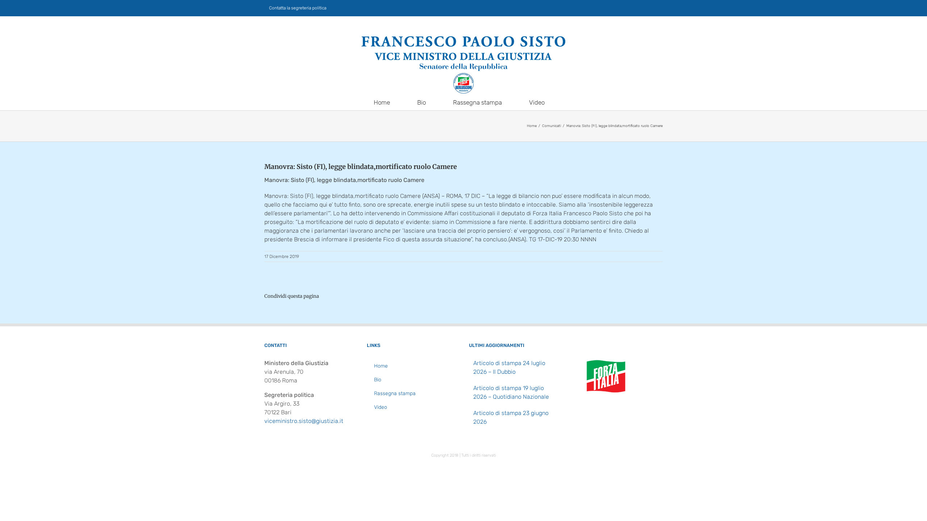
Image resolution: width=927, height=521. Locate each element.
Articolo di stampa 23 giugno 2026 (511, 417)
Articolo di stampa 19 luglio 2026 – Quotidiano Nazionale (511, 392)
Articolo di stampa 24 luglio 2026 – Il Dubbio (509, 367)
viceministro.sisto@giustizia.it (303, 421)
